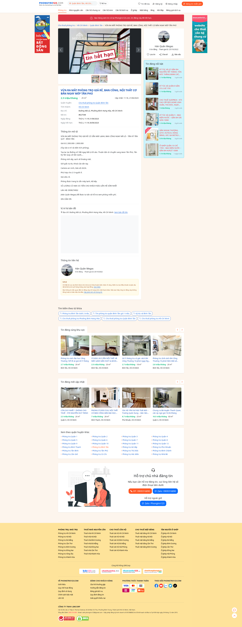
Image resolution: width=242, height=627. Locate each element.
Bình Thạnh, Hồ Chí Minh (100, 420)
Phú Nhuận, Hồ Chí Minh (131, 420)
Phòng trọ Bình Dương (66, 547)
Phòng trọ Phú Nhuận (162, 447)
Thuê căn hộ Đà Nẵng (118, 543)
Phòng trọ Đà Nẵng (65, 540)
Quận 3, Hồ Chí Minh (161, 420)
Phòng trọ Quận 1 (69, 436)
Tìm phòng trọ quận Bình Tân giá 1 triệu (112, 313)
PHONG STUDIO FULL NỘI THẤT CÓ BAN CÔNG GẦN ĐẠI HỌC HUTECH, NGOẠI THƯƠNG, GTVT (105, 411)
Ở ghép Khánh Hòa (168, 557)
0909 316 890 (72, 612)
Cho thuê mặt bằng (144, 529)
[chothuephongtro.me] (153, 571)
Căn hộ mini (108, 10)
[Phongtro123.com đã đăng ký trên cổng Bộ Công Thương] (66, 618)
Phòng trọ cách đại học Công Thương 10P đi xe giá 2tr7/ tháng (75, 359)
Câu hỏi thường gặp (97, 584)
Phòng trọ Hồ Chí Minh (66, 533)
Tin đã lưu (145, 4)
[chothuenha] (110, 571)
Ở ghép (134, 10)
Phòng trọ (62, 10)
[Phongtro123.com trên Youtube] (161, 587)
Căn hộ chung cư (93, 10)
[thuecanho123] (131, 571)
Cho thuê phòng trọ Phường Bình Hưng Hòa (81, 318)
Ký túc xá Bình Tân (143, 313)
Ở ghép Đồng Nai (167, 550)
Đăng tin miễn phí (193, 4)
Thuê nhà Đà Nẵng (91, 543)
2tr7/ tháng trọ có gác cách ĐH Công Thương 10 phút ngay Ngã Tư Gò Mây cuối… (135, 359)
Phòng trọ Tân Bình (70, 450)
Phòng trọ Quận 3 (130, 436)
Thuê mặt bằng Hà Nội (143, 537)
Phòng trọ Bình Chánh (162, 450)
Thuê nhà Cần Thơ (91, 550)
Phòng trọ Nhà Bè (160, 454)
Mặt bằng (144, 10)
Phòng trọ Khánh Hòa (66, 557)
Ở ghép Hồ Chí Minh (168, 533)
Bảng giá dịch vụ (173, 10)
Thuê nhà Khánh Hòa (92, 554)
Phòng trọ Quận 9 (69, 443)
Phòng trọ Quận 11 (131, 443)
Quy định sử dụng (65, 591)
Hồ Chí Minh (84, 107)
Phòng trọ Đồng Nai (65, 550)
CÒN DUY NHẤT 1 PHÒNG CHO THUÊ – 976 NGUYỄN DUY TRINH (74, 411)
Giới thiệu (62, 584)
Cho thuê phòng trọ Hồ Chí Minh (155, 318)
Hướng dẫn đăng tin (98, 588)
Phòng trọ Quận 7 (130, 440)
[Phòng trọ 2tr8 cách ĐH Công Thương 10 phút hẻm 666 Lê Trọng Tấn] (167, 345)
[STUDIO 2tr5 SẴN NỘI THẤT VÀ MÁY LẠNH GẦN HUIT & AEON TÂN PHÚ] (105, 345)
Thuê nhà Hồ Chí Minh (92, 533)
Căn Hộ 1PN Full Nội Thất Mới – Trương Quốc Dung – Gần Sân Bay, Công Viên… (135, 411)
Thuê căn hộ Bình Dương (119, 540)
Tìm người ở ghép (169, 529)
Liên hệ (61, 598)
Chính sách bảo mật (65, 595)
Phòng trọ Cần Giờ (70, 454)
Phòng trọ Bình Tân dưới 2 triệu (75, 313)
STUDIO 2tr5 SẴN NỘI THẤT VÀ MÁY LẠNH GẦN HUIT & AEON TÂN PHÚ (104, 359)
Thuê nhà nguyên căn (94, 529)
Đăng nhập (173, 4)
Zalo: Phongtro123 (154, 503)
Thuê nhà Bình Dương (92, 540)
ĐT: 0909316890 (141, 491)
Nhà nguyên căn (76, 10)
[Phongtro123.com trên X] (170, 587)
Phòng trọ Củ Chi (99, 454)
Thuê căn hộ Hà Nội (117, 537)
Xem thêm (97, 287)
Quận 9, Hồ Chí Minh (69, 420)
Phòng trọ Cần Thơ (65, 543)
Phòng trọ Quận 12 (161, 443)
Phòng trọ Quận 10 (100, 443)
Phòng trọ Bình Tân (100, 447)
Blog (152, 10)
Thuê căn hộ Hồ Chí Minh (119, 533)
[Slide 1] (95, 79)
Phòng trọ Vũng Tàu (65, 554)
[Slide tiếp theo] (137, 50)
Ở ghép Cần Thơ (167, 547)
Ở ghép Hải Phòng (168, 554)
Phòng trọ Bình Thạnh (71, 447)
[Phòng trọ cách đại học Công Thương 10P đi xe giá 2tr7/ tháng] (75, 345)
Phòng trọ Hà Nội (64, 537)
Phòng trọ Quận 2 (99, 436)
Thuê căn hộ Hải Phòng (118, 547)
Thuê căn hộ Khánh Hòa (119, 550)
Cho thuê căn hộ (118, 529)
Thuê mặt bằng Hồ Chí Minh (146, 533)
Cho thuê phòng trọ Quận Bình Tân (93, 103)
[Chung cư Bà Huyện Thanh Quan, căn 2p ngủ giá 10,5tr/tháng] (167, 398)
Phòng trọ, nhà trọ (68, 529)
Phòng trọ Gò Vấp (130, 447)
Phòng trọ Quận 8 (160, 440)
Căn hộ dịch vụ (122, 10)
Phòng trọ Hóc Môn (131, 454)
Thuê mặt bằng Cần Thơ (144, 543)
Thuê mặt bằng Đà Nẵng (144, 540)
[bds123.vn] (89, 571)
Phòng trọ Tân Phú (100, 450)
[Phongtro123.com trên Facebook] (156, 587)
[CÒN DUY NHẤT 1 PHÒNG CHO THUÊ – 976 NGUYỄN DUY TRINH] (75, 398)
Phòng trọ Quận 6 (99, 440)
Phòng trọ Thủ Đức (130, 450)
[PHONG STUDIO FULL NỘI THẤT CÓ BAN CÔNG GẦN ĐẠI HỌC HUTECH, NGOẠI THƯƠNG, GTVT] (105, 398)
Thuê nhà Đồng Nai (91, 547)
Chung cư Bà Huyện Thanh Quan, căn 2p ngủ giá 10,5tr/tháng (167, 411)
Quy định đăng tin (97, 595)
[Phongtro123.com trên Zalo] (166, 587)
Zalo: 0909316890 (167, 491)
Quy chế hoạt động (65, 588)
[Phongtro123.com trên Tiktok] (175, 587)
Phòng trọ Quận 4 (160, 436)
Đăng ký (159, 4)
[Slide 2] (104, 79)
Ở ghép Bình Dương (168, 543)
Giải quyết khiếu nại (97, 598)
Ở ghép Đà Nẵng (167, 540)
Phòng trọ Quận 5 (69, 440)
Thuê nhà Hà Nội (90, 537)
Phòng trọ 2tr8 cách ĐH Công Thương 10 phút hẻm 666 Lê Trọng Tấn (165, 359)
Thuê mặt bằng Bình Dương (146, 547)
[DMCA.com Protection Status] (82, 618)
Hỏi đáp (160, 10)
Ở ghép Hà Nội (166, 537)
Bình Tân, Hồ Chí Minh (69, 368)
